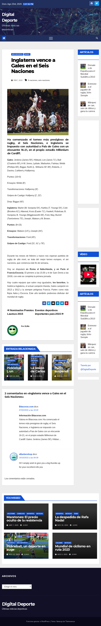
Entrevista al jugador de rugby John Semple (88, 90)
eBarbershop (25, 454)
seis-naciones (44, 80)
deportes (11, 360)
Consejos (21, 513)
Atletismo (11, 513)
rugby (27, 54)
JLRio (27, 326)
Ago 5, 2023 (62, 554)
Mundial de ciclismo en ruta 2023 (72, 547)
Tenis (33, 364)
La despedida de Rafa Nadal (72, 518)
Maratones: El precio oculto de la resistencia (24, 518)
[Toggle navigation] (50, 38)
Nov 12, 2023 (14, 554)
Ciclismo (59, 543)
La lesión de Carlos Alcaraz (38, 371)
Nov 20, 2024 (62, 525)
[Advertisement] (90, 161)
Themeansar (70, 621)
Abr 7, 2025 (13, 525)
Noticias (34, 360)
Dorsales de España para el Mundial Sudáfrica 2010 (87, 71)
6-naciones (32, 80)
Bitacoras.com (26, 407)
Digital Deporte (18, 604)
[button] (97, 38)
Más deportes (17, 54)
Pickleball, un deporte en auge (14, 373)
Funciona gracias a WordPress (38, 621)
